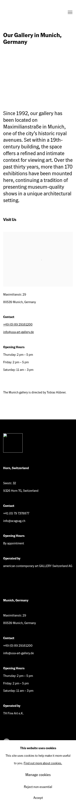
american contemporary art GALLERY (20, 12)
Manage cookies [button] (38, 774)
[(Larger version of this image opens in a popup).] (38, 72)
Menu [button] (69, 12)
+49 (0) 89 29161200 (18, 324)
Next (59, 72)
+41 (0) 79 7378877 (16, 513)
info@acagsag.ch (14, 521)
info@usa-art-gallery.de (18, 332)
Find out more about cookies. (43, 763)
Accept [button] (38, 797)
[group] (38, 72)
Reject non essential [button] (38, 786)
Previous (17, 72)
